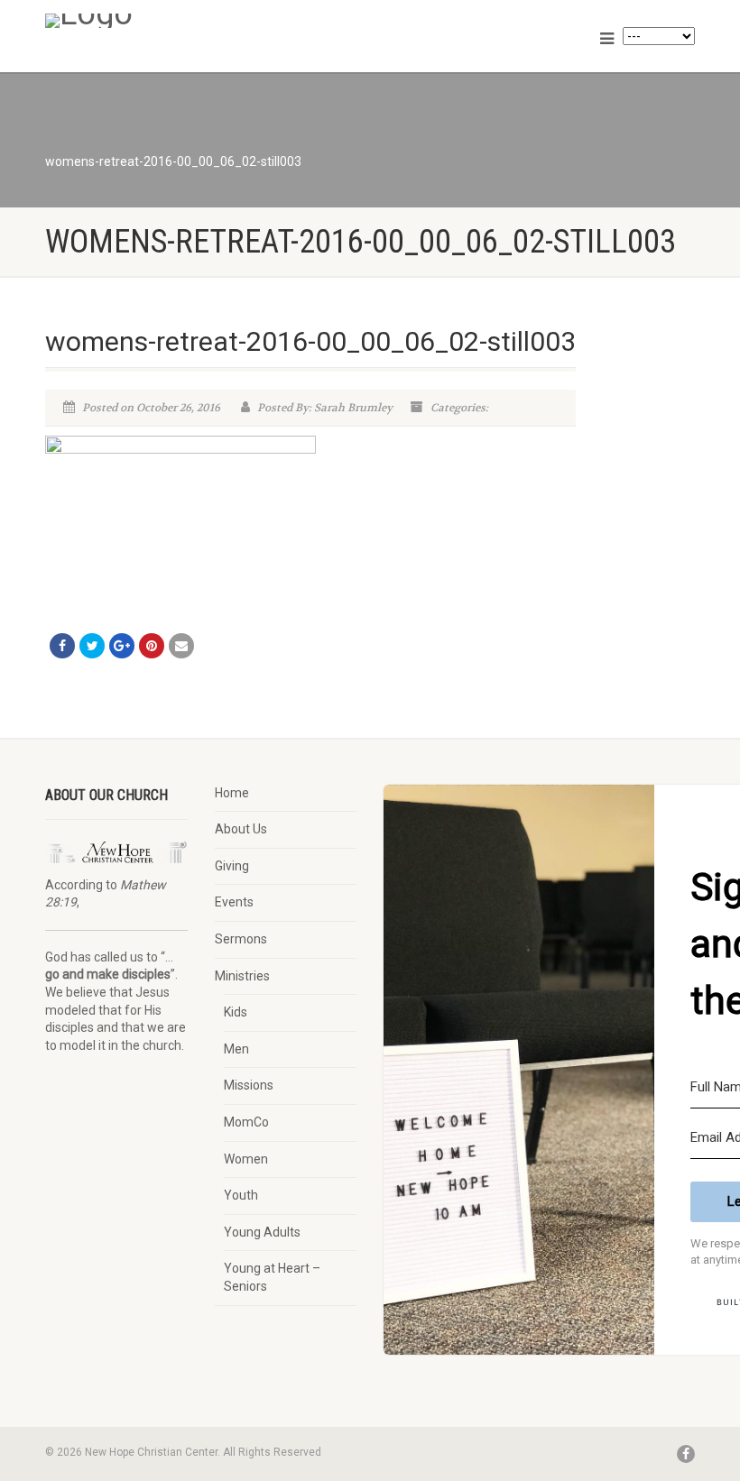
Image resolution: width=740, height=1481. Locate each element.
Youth (241, 1195)
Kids (235, 1012)
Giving (232, 866)
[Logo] (200, 21)
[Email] (181, 645)
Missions (248, 1085)
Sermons (241, 939)
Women (246, 1159)
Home (232, 793)
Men (236, 1049)
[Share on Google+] (121, 645)
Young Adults (262, 1232)
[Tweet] (92, 645)
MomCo (246, 1122)
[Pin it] (151, 645)
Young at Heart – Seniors (272, 1277)
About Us (241, 829)
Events (234, 902)
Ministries (242, 976)
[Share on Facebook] (62, 645)
